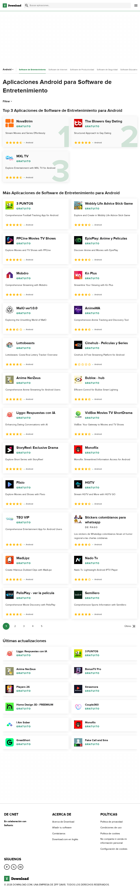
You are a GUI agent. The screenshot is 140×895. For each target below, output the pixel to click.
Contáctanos (58, 833)
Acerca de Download (63, 821)
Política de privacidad (111, 821)
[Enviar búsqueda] (26, 5)
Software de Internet (57, 69)
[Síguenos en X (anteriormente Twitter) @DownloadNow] (13, 867)
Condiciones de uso (111, 827)
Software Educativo (129, 69)
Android (7, 69)
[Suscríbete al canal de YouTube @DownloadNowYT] (20, 867)
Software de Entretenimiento (32, 69)
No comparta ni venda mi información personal (113, 841)
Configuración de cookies (113, 848)
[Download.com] (12, 5)
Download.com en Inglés (65, 839)
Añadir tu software (62, 827)
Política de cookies (110, 833)
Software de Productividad (82, 69)
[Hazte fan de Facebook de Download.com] (7, 867)
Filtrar (6, 101)
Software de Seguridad (107, 69)
